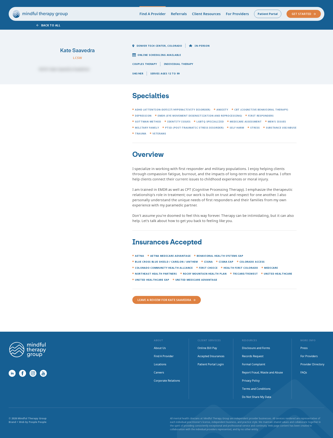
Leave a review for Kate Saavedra (164, 300)
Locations (160, 364)
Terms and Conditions (256, 389)
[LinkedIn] (12, 373)
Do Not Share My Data (256, 397)
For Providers (237, 13)
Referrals (179, 13)
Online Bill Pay (207, 348)
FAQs (303, 372)
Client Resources (206, 13)
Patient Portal (268, 14)
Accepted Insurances (211, 356)
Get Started (301, 14)
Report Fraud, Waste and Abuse (262, 372)
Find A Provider (152, 13)
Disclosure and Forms (256, 348)
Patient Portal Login (211, 364)
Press (304, 348)
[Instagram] (32, 373)
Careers (159, 372)
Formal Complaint (253, 364)
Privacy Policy (251, 380)
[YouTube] (43, 373)
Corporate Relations (167, 380)
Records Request (252, 356)
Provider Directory (312, 364)
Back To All (51, 25)
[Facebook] (22, 373)
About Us (160, 348)
